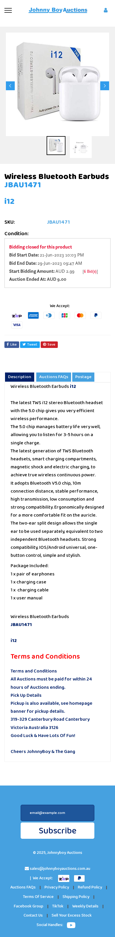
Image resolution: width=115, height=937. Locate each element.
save (51, 344)
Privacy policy (57, 887)
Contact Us (33, 915)
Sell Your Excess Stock (72, 915)
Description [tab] (19, 377)
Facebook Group (28, 906)
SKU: (9, 222)
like (13, 344)
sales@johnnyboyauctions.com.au (60, 869)
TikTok (57, 906)
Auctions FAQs (23, 887)
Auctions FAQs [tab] (53, 377)
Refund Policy (90, 887)
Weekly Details (85, 906)
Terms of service (38, 897)
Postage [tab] (83, 377)
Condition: (16, 233)
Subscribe (57, 831)
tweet (32, 344)
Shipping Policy (76, 897)
